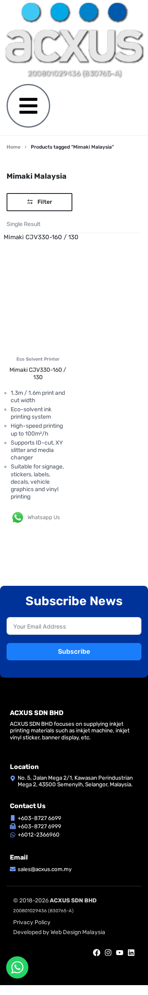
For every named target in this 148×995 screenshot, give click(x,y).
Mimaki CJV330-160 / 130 (37, 373)
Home (14, 147)
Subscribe (74, 651)
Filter (44, 201)
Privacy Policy (32, 922)
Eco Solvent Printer (38, 359)
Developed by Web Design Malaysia (59, 932)
